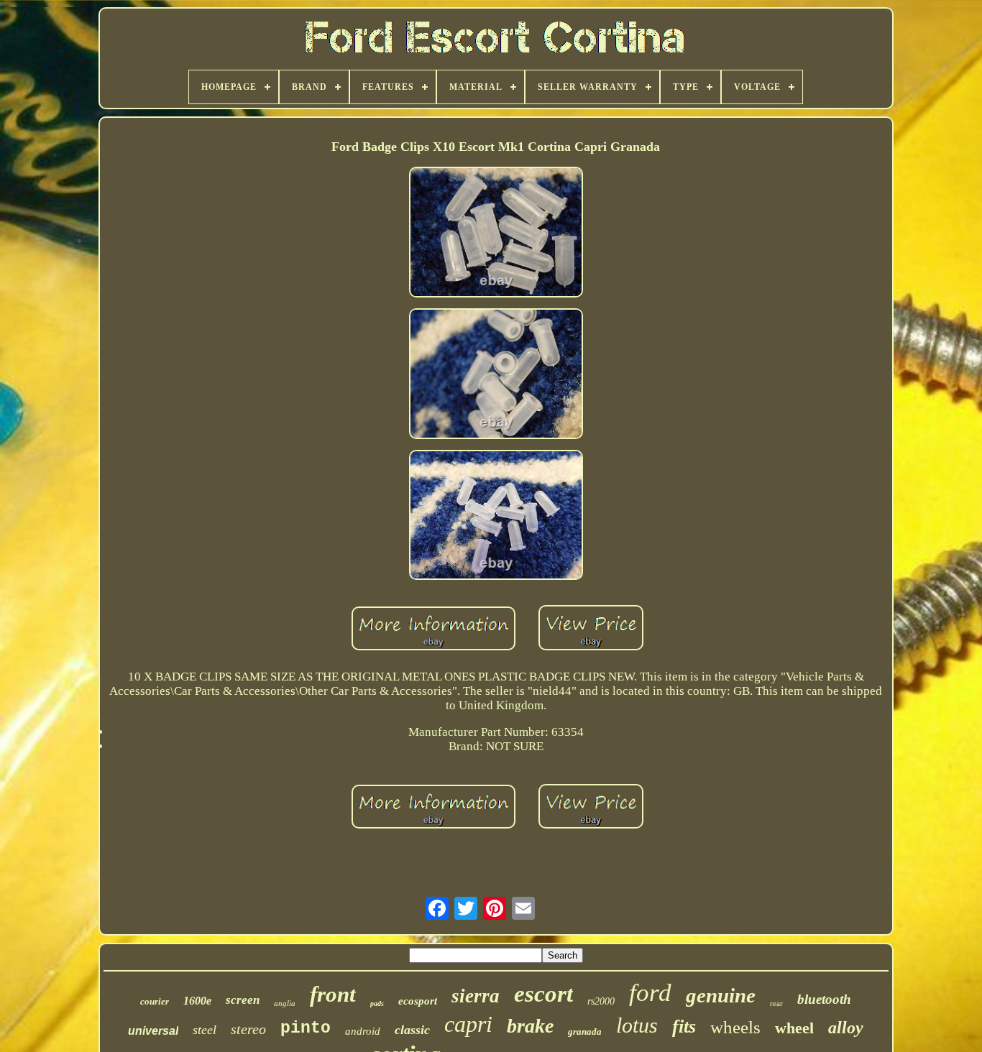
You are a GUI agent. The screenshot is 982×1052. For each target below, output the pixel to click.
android (362, 1031)
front (333, 994)
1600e (197, 1001)
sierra (475, 996)
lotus (637, 1025)
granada (585, 1031)
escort (543, 994)
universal (153, 1031)
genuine (721, 995)
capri (468, 1024)
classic (412, 1030)
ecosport (417, 1001)
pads (377, 1003)
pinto (305, 1028)
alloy (845, 1027)
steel (204, 1030)
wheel (794, 1028)
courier (154, 1001)
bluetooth (824, 999)
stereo (248, 1029)
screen (243, 1000)
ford (650, 993)
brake (530, 1026)
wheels (735, 1027)
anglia (284, 1003)
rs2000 (601, 1001)
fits (684, 1026)
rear (776, 1003)
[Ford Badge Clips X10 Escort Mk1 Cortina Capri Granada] (496, 234)
